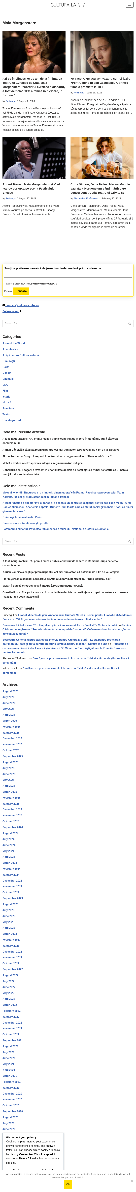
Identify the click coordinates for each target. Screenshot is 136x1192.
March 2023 (9, 933)
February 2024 (11, 868)
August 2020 (10, 1117)
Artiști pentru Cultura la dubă (20, 355)
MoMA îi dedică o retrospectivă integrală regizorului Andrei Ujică (42, 463)
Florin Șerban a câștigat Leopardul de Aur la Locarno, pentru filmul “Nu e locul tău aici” (57, 456)
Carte (5, 367)
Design (6, 372)
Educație (8, 378)
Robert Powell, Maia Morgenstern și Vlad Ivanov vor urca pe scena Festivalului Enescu (31, 188)
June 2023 (8, 916)
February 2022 (11, 1010)
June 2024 (8, 845)
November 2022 (12, 957)
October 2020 (10, 1105)
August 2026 (10, 691)
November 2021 (12, 1028)
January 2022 (10, 1016)
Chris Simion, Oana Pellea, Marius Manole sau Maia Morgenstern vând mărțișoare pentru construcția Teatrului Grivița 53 (100, 188)
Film (5, 390)
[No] (132, 1181)
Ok (68, 1184)
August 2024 (10, 833)
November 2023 (12, 886)
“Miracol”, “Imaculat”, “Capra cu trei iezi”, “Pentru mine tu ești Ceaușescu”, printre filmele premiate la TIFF (100, 83)
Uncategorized (11, 420)
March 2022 (9, 1004)
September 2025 (12, 756)
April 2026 (8, 714)
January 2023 (10, 945)
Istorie (6, 396)
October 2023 (10, 892)
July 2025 (8, 768)
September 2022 (12, 969)
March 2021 (9, 1075)
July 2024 (8, 839)
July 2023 (8, 910)
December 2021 (12, 1022)
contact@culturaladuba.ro (22, 305)
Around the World (13, 343)
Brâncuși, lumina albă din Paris (21, 517)
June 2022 (8, 987)
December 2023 (12, 880)
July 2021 (8, 1052)
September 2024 (12, 827)
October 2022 (10, 963)
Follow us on (10, 311)
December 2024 (12, 809)
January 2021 (10, 1087)
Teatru (6, 414)
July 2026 (8, 697)
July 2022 (8, 981)
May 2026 (8, 708)
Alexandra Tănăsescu (86, 198)
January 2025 (10, 803)
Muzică (6, 402)
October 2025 (10, 750)
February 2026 (11, 726)
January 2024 (10, 874)
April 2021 (8, 1070)
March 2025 (9, 791)
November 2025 (12, 744)
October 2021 (10, 1034)
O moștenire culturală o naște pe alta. (25, 523)
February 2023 (11, 939)
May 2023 (8, 922)
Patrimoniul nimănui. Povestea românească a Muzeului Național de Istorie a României (55, 529)
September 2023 (12, 898)
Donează (21, 291)
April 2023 (8, 927)
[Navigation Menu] (130, 5)
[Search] (130, 323)
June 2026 (8, 703)
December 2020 (12, 1093)
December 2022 (12, 951)
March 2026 (9, 720)
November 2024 (12, 815)
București (8, 361)
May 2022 (8, 993)
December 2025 (12, 738)
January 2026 (10, 732)
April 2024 (8, 856)
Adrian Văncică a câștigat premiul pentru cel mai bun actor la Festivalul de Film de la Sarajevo (61, 449)
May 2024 (8, 851)
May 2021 (8, 1064)
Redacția (11, 101)
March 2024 (9, 862)
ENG (5, 384)
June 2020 (8, 1129)
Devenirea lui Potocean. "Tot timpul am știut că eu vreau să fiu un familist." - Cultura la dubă (59, 625)
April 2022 (8, 998)
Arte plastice (10, 349)
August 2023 (10, 904)
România (8, 408)
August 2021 (10, 1046)
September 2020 (12, 1111)
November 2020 (12, 1099)
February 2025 (11, 797)
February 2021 (11, 1081)
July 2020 (8, 1123)
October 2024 (10, 821)
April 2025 (8, 785)
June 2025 (8, 774)
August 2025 (10, 762)
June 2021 (8, 1058)
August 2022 (10, 975)
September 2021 (12, 1040)
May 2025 (8, 779)
